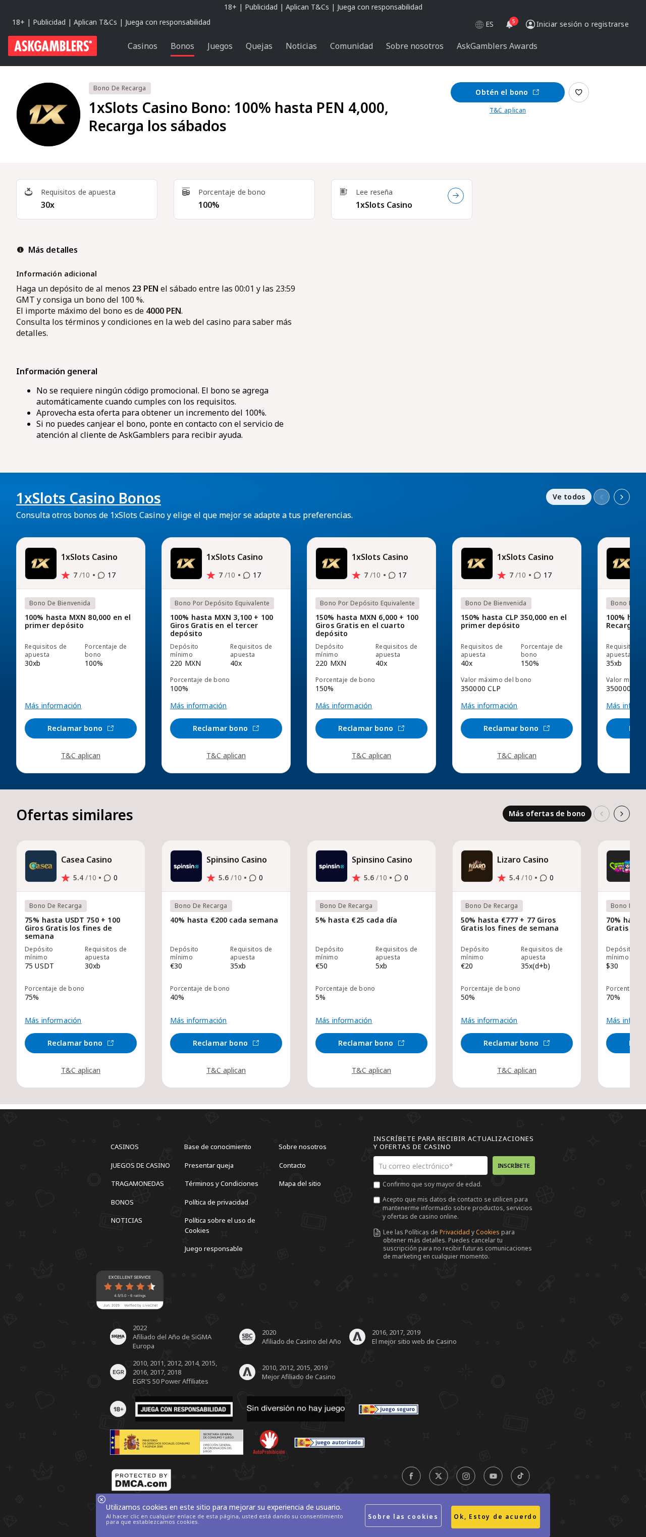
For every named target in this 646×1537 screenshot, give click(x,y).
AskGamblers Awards (497, 45)
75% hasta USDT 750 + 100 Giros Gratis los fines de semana (72, 928)
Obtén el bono (501, 92)
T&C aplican (508, 110)
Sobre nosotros (303, 1146)
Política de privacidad (216, 1201)
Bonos (122, 1201)
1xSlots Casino (384, 204)
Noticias (126, 1220)
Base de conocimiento (217, 1146)
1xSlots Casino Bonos (88, 498)
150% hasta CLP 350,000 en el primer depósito (514, 621)
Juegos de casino (140, 1164)
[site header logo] (52, 46)
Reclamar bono (74, 728)
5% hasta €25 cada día (356, 920)
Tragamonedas (137, 1183)
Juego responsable (214, 1248)
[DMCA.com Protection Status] (141, 1480)
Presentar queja (209, 1164)
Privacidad (455, 1232)
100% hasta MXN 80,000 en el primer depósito (78, 621)
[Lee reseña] (456, 196)
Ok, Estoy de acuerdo (495, 1516)
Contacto (292, 1164)
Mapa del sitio (300, 1183)
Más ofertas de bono (547, 813)
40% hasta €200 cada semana (224, 920)
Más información (53, 705)
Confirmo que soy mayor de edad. (432, 1184)
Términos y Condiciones (221, 1183)
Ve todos (569, 496)
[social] (411, 1476)
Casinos (125, 1146)
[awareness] (388, 1409)
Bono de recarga (119, 88)
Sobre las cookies (403, 1516)
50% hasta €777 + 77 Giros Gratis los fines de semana (510, 924)
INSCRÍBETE (514, 1165)
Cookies (488, 1232)
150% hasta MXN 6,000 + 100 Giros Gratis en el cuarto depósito (366, 625)
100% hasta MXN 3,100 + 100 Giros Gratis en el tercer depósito (221, 625)
